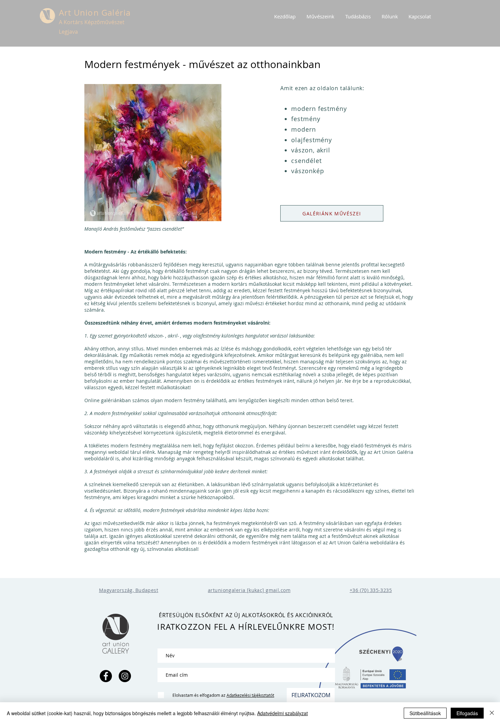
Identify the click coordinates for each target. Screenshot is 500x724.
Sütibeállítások (425, 713)
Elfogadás (467, 713)
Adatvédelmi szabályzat (282, 713)
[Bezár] (492, 713)
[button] (320, 16)
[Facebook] (106, 676)
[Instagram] (125, 676)
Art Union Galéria (95, 12)
